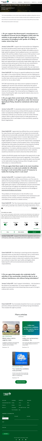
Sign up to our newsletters (16, 4)
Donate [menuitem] (20, 405)
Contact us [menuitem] (4, 405)
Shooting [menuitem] (13, 405)
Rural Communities (15, 366)
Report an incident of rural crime (25, 19)
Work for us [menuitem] (4, 407)
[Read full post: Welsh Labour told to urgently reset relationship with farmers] (11, 328)
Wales (3, 336)
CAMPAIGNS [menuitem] (13, 400)
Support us (34, 2)
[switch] (15, 224)
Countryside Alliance (10, 7)
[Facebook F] (22, 439)
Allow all (34, 231)
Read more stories (20, 381)
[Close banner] (40, 208)
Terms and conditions (17, 437)
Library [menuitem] (28, 407)
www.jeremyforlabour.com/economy (29, 69)
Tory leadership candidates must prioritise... (20, 369)
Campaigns (20, 2)
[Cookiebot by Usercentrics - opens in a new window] (32, 208)
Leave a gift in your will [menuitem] (22, 407)
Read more (4, 347)
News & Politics (27, 2)
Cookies (27, 437)
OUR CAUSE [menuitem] (4, 400)
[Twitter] (19, 439)
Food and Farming (8, 336)
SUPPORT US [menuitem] (21, 400)
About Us (14, 2)
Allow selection (21, 231)
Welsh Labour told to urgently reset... (8, 339)
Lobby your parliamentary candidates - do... (30, 339)
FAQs (13, 7)
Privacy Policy (23, 437)
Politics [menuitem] (28, 405)
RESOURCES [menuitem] (29, 400)
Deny (8, 231)
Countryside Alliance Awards (22, 24)
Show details (36, 228)
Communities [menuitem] (14, 407)
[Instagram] (16, 439)
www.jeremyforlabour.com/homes (11, 190)
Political (21, 366)
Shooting (24, 336)
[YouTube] (25, 439)
